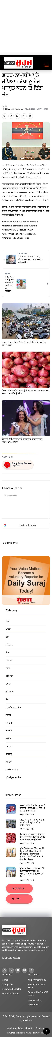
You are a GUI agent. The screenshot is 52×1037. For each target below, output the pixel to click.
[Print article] (30, 116)
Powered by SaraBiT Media (19, 1033)
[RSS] (24, 970)
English (19, 888)
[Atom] (31, 970)
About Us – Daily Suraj (35, 1028)
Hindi (18, 899)
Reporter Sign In (10, 993)
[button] (46, 65)
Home (5, 980)
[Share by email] (11, 116)
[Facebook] (4, 970)
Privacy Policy (35, 1000)
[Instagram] (11, 970)
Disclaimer (33, 1004)
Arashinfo (27, 1020)
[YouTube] (17, 970)
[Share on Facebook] (4, 116)
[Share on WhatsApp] (17, 116)
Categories (7, 984)
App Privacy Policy (37, 980)
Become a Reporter (11, 989)
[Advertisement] (26, 27)
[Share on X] (24, 116)
